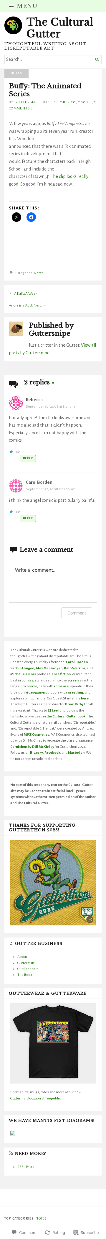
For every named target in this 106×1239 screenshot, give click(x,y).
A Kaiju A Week (25, 293)
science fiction (59, 674)
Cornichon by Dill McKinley (32, 747)
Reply (28, 458)
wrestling (75, 692)
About (22, 957)
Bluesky (36, 752)
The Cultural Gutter (59, 28)
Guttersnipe (28, 102)
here (85, 698)
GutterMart (25, 963)
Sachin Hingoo (22, 668)
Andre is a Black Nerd (25, 305)
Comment (76, 612)
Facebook (52, 752)
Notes (16, 73)
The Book (24, 975)
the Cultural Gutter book (66, 716)
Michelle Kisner (23, 674)
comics (27, 680)
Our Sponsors (27, 969)
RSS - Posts (25, 1167)
